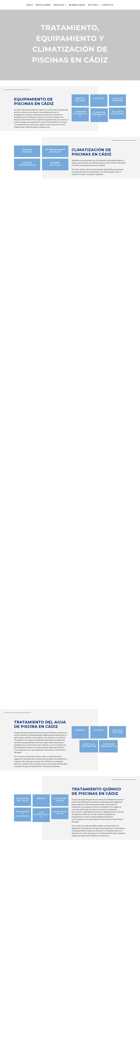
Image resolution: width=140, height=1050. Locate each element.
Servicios (58, 5)
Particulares (43, 5)
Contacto (107, 5)
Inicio (30, 5)
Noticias (93, 5)
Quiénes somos (77, 5)
